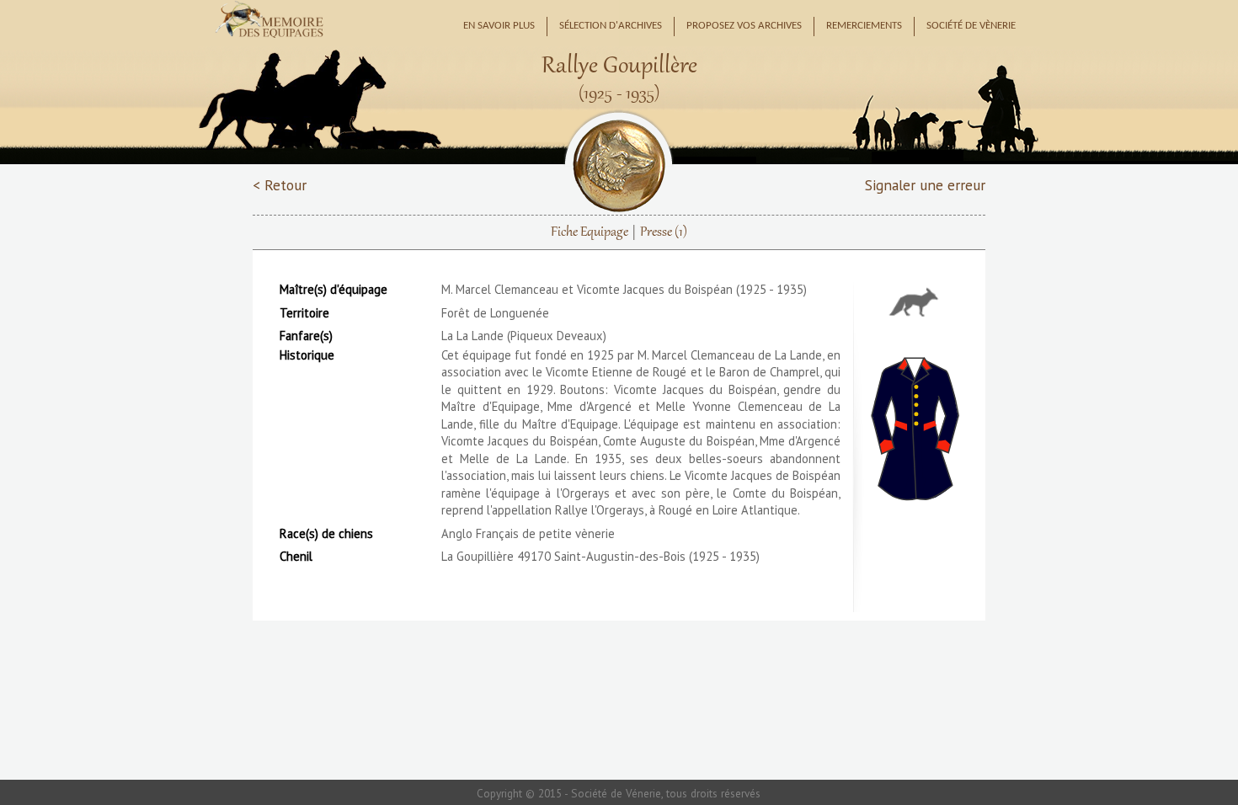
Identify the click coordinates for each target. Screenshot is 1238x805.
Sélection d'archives (610, 26)
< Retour (280, 185)
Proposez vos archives (744, 26)
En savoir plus (499, 26)
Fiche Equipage (589, 232)
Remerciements (864, 26)
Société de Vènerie (971, 26)
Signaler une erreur (925, 185)
